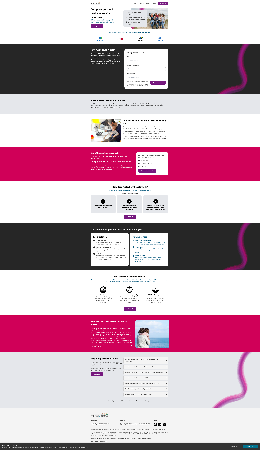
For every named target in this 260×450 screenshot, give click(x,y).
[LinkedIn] (159, 424)
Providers (141, 3)
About (135, 3)
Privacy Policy (144, 84)
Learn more (85, 447)
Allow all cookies (250, 446)
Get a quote (130, 217)
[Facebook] (155, 424)
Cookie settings (234, 446)
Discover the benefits (147, 171)
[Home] (95, 3)
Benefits (148, 3)
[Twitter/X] (164, 424)
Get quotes (163, 3)
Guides (154, 3)
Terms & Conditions (131, 85)
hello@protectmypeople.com (99, 364)
